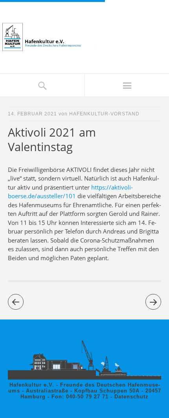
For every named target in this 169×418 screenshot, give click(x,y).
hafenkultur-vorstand (104, 114)
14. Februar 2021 (32, 114)
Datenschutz (131, 397)
